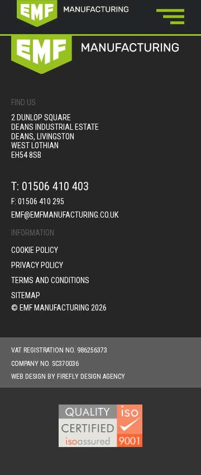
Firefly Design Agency (91, 376)
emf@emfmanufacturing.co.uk (64, 214)
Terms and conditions (50, 280)
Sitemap (25, 295)
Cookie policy (34, 250)
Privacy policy (37, 265)
